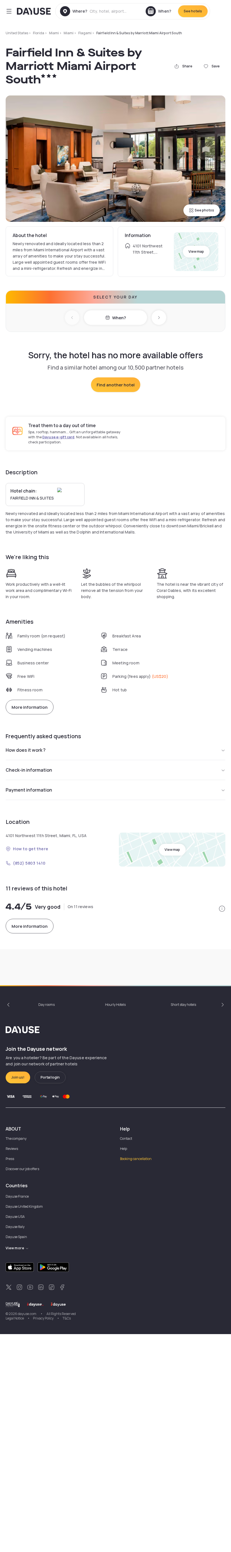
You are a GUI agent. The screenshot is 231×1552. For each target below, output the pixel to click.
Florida (38, 33)
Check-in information (29, 770)
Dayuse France (17, 1196)
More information (30, 707)
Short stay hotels (183, 1004)
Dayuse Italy (15, 1226)
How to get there (30, 848)
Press (10, 1158)
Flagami (85, 33)
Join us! (18, 1077)
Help (123, 1148)
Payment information (29, 790)
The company (16, 1138)
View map (196, 251)
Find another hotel (116, 385)
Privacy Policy (43, 1318)
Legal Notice (15, 1318)
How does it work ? (26, 750)
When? (119, 318)
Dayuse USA (15, 1216)
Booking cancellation (136, 1158)
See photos (204, 210)
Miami (54, 33)
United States (17, 33)
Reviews (12, 1148)
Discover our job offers (22, 1168)
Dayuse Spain (16, 1236)
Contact (126, 1138)
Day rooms (46, 1004)
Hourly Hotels (115, 1004)
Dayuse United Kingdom (24, 1206)
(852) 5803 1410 (29, 863)
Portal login (50, 1077)
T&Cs (67, 1318)
